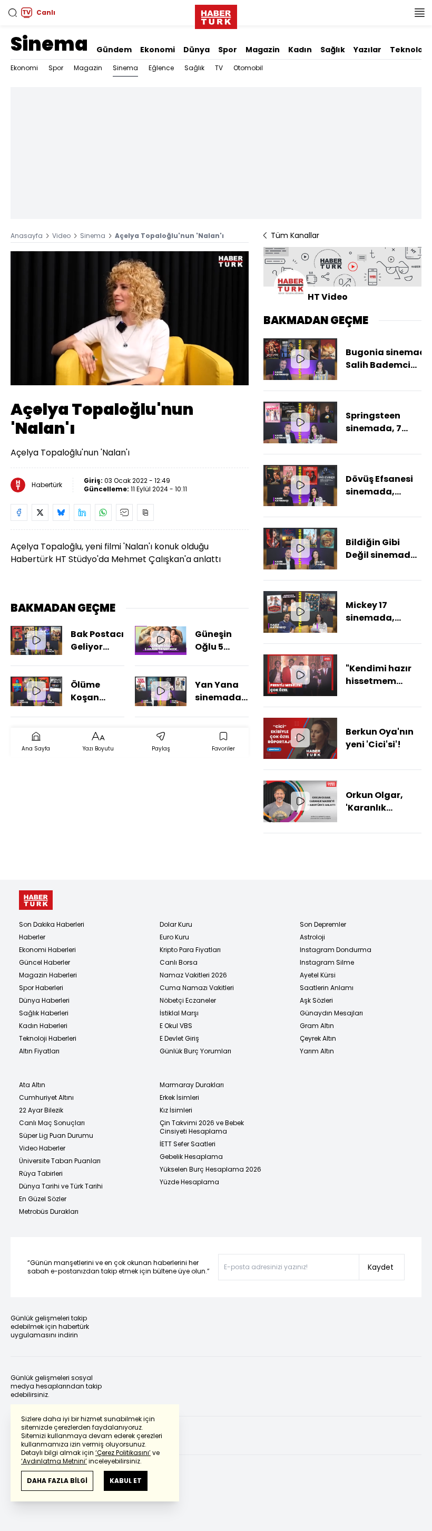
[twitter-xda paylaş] (40, 512)
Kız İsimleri (176, 1110)
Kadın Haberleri (43, 1025)
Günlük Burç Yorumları (195, 1051)
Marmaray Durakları (192, 1084)
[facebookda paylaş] (19, 512)
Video (61, 235)
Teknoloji (408, 49)
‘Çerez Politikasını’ (123, 1452)
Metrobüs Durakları (48, 1211)
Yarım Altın (317, 1051)
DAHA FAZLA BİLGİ (57, 1480)
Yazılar (367, 49)
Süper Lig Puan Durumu (56, 1135)
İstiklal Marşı (179, 1013)
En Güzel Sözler (42, 1198)
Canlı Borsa (179, 962)
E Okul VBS (176, 1025)
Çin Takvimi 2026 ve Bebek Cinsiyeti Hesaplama (202, 1127)
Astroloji (312, 937)
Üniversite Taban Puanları (60, 1160)
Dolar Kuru (176, 924)
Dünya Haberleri (44, 1000)
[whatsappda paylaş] (103, 512)
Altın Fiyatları (39, 1051)
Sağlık (332, 49)
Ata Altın (32, 1084)
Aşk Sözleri (316, 1000)
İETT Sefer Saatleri (187, 1143)
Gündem (114, 49)
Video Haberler (42, 1148)
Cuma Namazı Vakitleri (197, 987)
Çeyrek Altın (318, 1038)
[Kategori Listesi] (419, 12)
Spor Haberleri (41, 987)
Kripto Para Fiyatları (190, 949)
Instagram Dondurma (335, 949)
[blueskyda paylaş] (61, 512)
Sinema (49, 44)
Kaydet (381, 1267)
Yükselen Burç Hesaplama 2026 (210, 1169)
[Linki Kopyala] (145, 512)
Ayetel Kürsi (318, 975)
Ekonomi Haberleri (47, 949)
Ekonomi (157, 49)
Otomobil (248, 67)
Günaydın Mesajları (331, 1013)
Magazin (263, 49)
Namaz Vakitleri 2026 (193, 975)
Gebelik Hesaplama (191, 1156)
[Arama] (12, 12)
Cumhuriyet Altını (46, 1097)
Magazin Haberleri (48, 975)
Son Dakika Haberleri (51, 924)
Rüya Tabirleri (41, 1173)
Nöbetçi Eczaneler (188, 1000)
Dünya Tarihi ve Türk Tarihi (61, 1186)
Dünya (196, 49)
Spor (227, 49)
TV (219, 67)
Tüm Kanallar (295, 235)
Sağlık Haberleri (43, 1013)
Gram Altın (317, 1025)
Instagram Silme (327, 962)
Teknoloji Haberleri (47, 1038)
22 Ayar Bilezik (41, 1110)
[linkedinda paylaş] (82, 512)
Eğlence (161, 67)
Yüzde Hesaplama (189, 1181)
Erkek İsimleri (179, 1097)
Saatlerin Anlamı (327, 987)
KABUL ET (126, 1480)
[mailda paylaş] (124, 512)
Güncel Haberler (44, 962)
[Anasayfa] (36, 900)
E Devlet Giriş (179, 1038)
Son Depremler (323, 924)
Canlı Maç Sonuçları (52, 1122)
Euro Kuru (174, 937)
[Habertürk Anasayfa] (216, 14)
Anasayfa (27, 235)
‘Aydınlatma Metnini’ (54, 1461)
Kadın (300, 49)
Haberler (32, 937)
